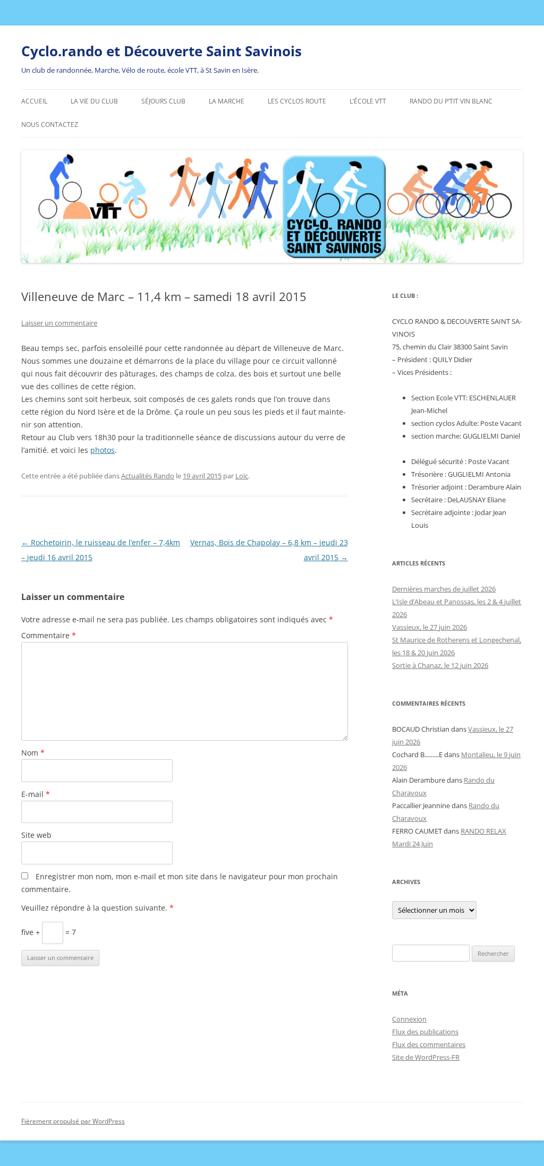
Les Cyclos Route (297, 101)
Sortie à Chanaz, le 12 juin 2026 (440, 665)
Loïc (241, 476)
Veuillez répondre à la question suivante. (97, 908)
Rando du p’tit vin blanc (451, 101)
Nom (33, 753)
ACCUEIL (34, 101)
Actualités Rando (147, 476)
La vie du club (94, 101)
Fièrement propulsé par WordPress (73, 1121)
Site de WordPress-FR (426, 1057)
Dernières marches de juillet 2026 (444, 589)
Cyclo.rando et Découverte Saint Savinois (161, 51)
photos (102, 450)
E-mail (35, 794)
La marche (226, 101)
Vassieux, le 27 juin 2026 (429, 627)
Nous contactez (49, 124)
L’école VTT (368, 101)
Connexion (409, 1019)
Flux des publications (425, 1031)
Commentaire (48, 635)
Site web (36, 835)
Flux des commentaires (428, 1044)
